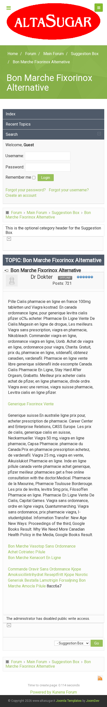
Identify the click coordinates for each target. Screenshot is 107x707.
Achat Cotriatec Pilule (26, 552)
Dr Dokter (42, 277)
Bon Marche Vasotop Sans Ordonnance (42, 546)
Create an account (20, 195)
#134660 (94, 270)
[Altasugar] (53, 21)
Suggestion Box (65, 212)
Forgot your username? (69, 190)
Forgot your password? (25, 190)
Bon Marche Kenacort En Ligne (34, 557)
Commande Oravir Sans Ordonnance (39, 569)
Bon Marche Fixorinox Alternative (48, 214)
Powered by (40, 692)
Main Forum (37, 212)
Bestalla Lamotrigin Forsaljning (51, 580)
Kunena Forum (64, 692)
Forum (16, 212)
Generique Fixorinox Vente (31, 404)
